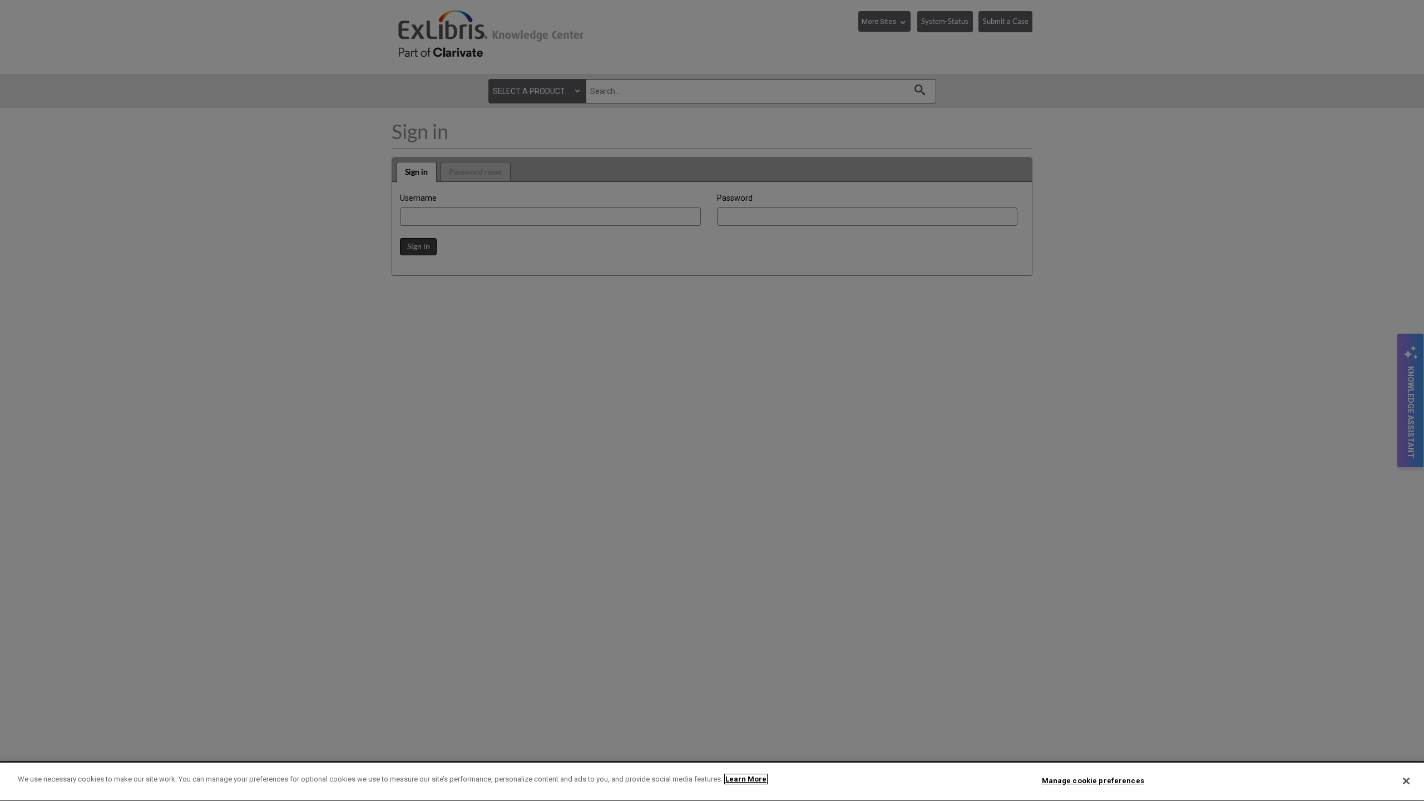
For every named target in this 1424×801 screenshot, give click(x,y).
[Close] (1406, 781)
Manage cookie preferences (1093, 781)
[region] (712, 782)
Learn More (746, 779)
